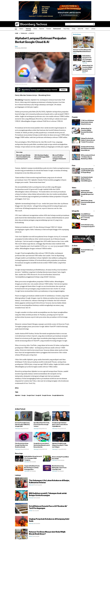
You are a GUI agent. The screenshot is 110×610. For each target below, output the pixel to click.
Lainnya (93, 28)
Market (21, 28)
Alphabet (17, 395)
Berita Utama (77, 34)
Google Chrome (46, 395)
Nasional (41, 28)
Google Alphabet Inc (58, 395)
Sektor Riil (80, 28)
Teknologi (28, 28)
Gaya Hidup (66, 28)
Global (35, 28)
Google (23, 395)
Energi (73, 28)
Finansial (48, 28)
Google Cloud (30, 395)
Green (87, 28)
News (16, 46)
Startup (31, 33)
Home (16, 33)
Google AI (38, 395)
